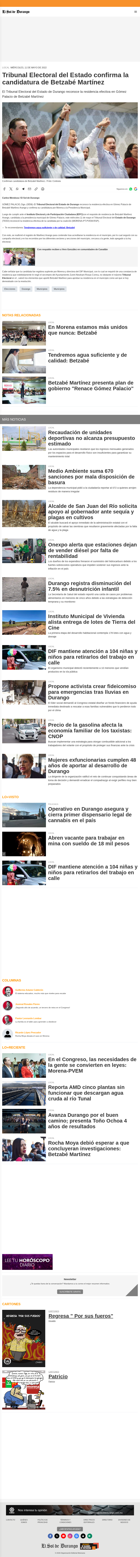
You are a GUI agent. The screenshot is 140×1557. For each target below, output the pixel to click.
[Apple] (83, 1536)
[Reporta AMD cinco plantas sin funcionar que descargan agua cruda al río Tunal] (24, 1093)
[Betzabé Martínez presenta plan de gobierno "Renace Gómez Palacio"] (24, 390)
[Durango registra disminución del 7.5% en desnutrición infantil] (24, 592)
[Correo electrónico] (29, 189)
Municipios (42, 289)
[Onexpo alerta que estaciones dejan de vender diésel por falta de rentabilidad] (24, 556)
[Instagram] (70, 1536)
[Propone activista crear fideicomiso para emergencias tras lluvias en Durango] (24, 697)
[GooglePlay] (89, 1536)
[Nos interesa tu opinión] (70, 1510)
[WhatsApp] (17, 189)
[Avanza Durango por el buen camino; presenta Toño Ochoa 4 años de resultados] (24, 1121)
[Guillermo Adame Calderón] (7, 991)
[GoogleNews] (76, 1536)
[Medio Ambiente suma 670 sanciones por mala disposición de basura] (24, 481)
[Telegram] (23, 189)
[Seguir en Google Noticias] (135, 189)
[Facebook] (4, 189)
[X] (11, 189)
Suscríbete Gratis (70, 1292)
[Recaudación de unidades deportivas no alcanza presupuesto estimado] (24, 444)
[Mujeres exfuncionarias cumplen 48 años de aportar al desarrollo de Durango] (24, 771)
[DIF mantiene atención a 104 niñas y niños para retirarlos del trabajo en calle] (24, 661)
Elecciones (9, 289)
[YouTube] (63, 1536)
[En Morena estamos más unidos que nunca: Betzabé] (24, 333)
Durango (26, 289)
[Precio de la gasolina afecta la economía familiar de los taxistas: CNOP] (24, 734)
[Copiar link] (36, 189)
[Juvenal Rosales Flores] (7, 1005)
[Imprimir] (42, 189)
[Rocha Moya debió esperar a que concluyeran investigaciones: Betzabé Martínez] (24, 1149)
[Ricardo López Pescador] (7, 1034)
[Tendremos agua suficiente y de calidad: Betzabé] (24, 361)
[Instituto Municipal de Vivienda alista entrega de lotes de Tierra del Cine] (24, 626)
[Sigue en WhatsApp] (131, 189)
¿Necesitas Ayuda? (70, 1529)
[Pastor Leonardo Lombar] (7, 1019)
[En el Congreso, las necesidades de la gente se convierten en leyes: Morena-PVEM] (24, 1065)
